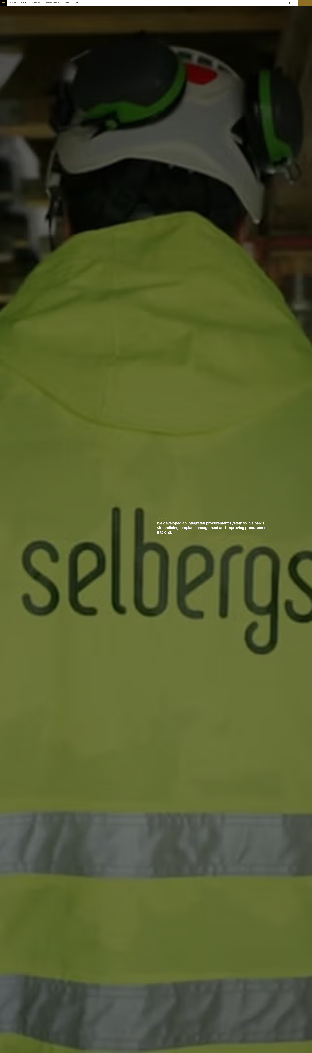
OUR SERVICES (36, 3)
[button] (293, 3)
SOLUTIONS (13, 3)
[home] (3, 3)
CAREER (67, 3)
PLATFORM (24, 3)
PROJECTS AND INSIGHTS (52, 3)
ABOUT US (77, 3)
